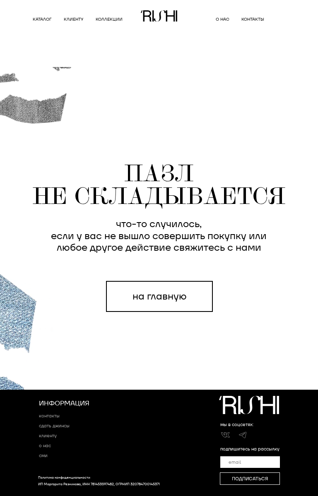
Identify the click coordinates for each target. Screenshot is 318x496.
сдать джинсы (54, 426)
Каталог (42, 19)
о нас (222, 19)
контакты (252, 19)
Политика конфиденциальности (64, 477)
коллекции (109, 19)
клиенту (73, 19)
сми (43, 455)
